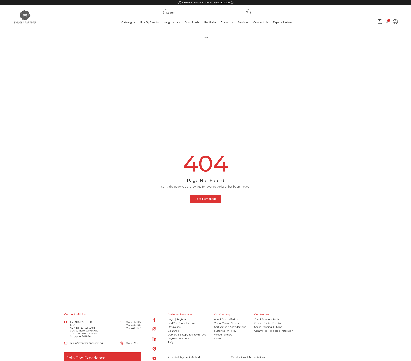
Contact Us (260, 22)
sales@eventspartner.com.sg (86, 343)
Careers (218, 338)
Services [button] (243, 22)
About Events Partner (226, 319)
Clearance (173, 330)
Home (205, 37)
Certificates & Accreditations (230, 327)
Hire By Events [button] (149, 22)
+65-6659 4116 (133, 343)
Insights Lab (172, 22)
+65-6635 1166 (133, 322)
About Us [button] (227, 22)
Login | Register (177, 319)
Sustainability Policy (225, 330)
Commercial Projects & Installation (273, 330)
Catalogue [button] (128, 22)
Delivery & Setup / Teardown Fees (187, 334)
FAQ (170, 342)
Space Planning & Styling (268, 327)
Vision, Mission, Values (226, 323)
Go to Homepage (205, 198)
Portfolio (210, 22)
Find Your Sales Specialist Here (185, 323)
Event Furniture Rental (267, 319)
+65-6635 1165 (133, 324)
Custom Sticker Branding (268, 323)
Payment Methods (178, 338)
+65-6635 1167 (133, 327)
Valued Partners (223, 334)
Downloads (191, 22)
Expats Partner (283, 22)
